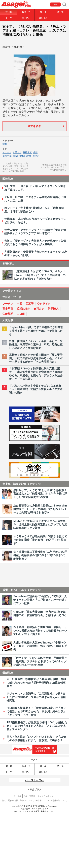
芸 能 (9, 12)
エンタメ (43, 18)
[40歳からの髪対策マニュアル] (34, 421)
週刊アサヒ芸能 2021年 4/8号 (17, 156)
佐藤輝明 (8, 313)
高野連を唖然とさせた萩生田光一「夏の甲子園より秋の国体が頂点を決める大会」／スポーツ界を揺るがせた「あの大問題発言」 (36, 358)
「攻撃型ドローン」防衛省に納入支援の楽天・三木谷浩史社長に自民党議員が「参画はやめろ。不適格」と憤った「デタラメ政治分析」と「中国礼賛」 (36, 373)
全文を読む (34, 126)
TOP (55, 4)
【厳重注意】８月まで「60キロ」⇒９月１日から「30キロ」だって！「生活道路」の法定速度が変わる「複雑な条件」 (39, 275)
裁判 (35, 152)
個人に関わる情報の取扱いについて (18, 800)
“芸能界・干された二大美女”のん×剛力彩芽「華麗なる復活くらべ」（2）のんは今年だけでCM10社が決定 (15, 167)
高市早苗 (8, 308)
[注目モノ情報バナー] (34, 458)
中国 (19, 303)
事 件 (9, 18)
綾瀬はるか (23, 308)
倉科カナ (39, 308)
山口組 (21, 313)
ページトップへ (34, 780)
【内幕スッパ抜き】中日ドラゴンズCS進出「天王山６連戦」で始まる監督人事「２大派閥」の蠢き (36, 389)
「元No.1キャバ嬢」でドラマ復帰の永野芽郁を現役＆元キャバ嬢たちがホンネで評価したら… (36, 331)
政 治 (60, 12)
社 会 (43, 12)
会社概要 (18, 796)
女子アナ (26, 18)
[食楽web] (34, 477)
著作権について (43, 800)
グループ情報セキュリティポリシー (39, 796)
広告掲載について (59, 800)
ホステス (7, 152)
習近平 (30, 303)
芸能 (5, 144)
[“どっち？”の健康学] (34, 439)
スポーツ (26, 12)
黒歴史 (36, 156)
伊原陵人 (53, 308)
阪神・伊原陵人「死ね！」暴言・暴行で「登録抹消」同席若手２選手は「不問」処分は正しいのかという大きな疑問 (36, 345)
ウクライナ (44, 303)
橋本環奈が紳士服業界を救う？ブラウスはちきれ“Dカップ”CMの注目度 (53, 167)
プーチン (8, 303)
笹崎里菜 (27, 152)
